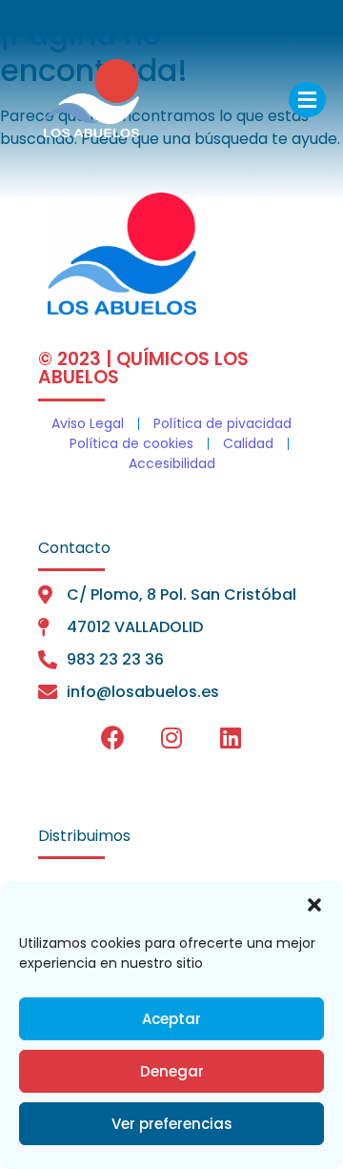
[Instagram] (171, 738)
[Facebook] (112, 738)
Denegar (172, 1071)
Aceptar (171, 1019)
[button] (314, 904)
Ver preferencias (171, 1124)
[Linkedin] (230, 738)
